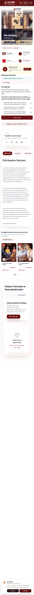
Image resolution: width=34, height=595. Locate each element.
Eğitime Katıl (17, 118)
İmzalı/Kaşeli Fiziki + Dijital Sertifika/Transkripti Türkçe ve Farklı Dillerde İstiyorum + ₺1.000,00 (15, 103)
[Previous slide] (4, 259)
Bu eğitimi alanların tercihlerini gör (16, 124)
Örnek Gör (27, 69)
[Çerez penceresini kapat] (30, 582)
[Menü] (31, 3)
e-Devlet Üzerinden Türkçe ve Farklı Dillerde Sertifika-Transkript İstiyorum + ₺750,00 (14, 108)
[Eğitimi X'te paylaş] (12, 142)
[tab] (14, 274)
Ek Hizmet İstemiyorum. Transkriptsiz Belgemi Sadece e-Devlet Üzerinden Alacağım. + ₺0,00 (15, 112)
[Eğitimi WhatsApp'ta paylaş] (17, 142)
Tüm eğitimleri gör (7, 239)
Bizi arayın (7, 82)
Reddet (13, 590)
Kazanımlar (17, 153)
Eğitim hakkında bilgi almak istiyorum (14, 78)
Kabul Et (25, 590)
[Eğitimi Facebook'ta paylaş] (7, 142)
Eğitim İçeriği (7, 153)
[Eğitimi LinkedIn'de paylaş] (22, 142)
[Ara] (20, 3)
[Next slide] (30, 259)
